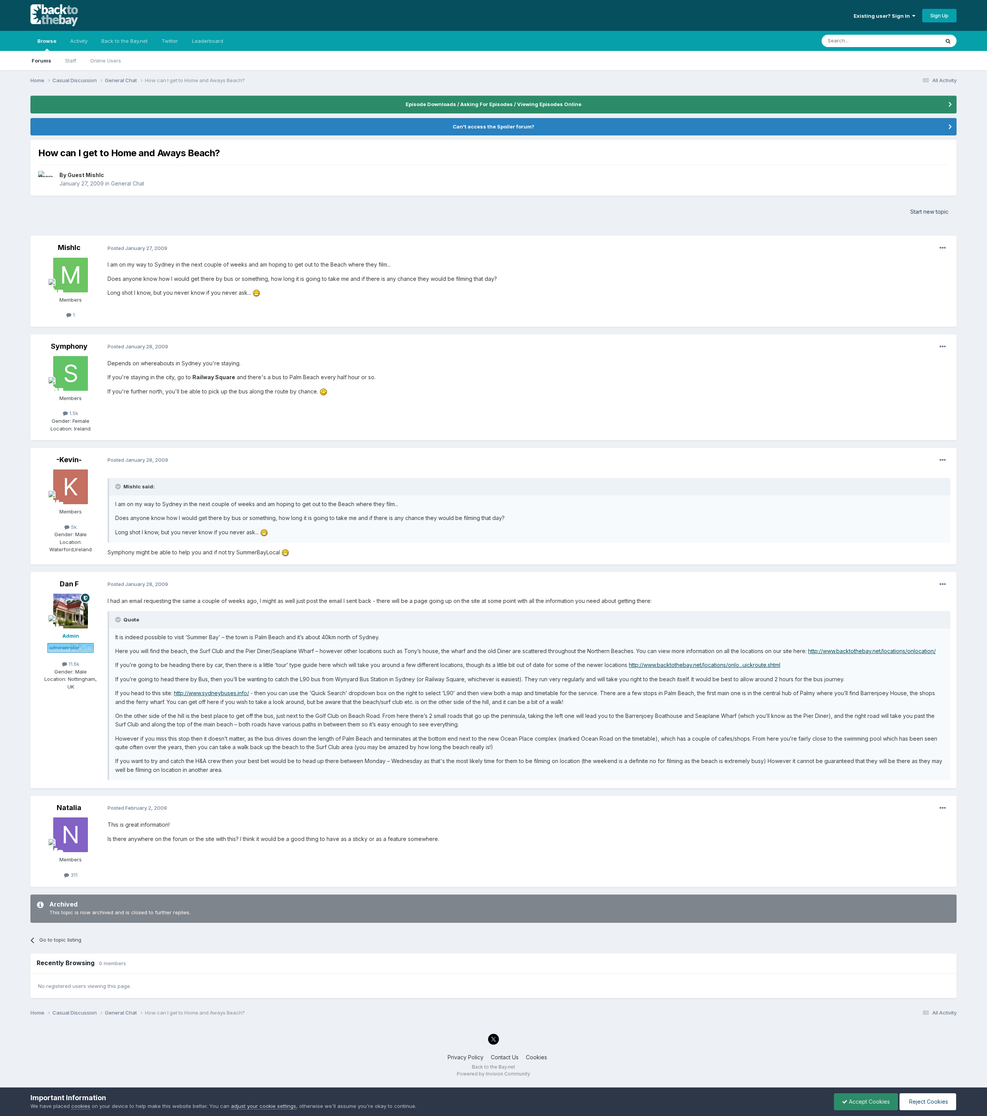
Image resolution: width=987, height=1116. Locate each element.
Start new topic (929, 211)
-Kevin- (69, 460)
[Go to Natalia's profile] (70, 834)
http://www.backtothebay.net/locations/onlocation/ (872, 651)
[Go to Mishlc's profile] (70, 275)
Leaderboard (207, 41)
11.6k (73, 664)
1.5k (73, 413)
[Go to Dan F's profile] (70, 611)
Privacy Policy (465, 1057)
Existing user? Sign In (883, 16)
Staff (70, 60)
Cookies (536, 1057)
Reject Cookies (928, 1101)
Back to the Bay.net (124, 41)
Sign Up (939, 15)
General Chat (127, 183)
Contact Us (505, 1057)
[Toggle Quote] (118, 486)
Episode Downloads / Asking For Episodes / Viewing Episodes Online (493, 104)
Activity (79, 41)
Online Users (105, 60)
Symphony (69, 346)
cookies (80, 1106)
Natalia (69, 808)
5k (73, 527)
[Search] (948, 41)
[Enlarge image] (256, 292)
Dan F (69, 584)
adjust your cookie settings (263, 1106)
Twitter (170, 41)
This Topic (917, 41)
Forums (41, 60)
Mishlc (69, 247)
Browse (46, 41)
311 (73, 875)
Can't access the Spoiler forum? (493, 126)
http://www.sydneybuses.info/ (211, 693)
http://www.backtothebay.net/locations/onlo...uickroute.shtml (704, 665)
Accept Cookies (868, 1101)
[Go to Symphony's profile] (70, 373)
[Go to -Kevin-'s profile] (70, 486)
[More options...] (942, 248)
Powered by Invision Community (493, 1074)
